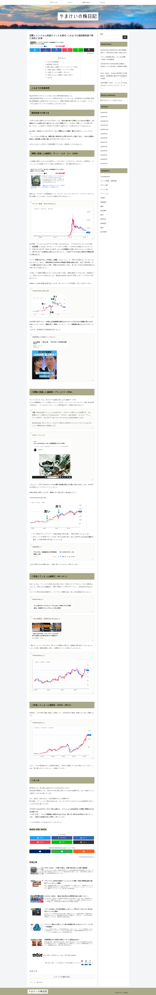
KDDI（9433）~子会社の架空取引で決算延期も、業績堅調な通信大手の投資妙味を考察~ (113, 75)
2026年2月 (103, 117)
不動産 (102, 198)
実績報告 (33, 829)
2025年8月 (103, 138)
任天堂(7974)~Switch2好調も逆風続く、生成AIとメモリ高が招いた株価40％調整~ (113, 66)
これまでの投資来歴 (52, 62)
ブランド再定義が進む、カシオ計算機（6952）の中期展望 (112, 58)
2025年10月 (104, 129)
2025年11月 (104, 125)
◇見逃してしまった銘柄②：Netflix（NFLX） (60, 75)
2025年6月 (103, 146)
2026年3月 (103, 112)
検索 (101, 34)
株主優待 (103, 210)
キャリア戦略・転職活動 (108, 181)
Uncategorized (105, 176)
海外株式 (103, 223)
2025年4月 (103, 155)
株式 (39, 829)
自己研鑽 (44, 829)
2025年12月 (104, 121)
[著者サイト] (40, 851)
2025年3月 (103, 159)
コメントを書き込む (62, 977)
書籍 (101, 206)
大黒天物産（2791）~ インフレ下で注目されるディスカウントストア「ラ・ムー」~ (113, 85)
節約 (101, 227)
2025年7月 (103, 142)
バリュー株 (104, 189)
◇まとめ (49, 77)
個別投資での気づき (52, 64)
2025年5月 (103, 151)
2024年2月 (103, 163)
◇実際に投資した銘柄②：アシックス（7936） (60, 69)
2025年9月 (103, 134)
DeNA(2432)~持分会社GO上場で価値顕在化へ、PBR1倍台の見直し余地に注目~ (113, 51)
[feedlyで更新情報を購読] (61, 851)
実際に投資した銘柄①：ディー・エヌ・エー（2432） (62, 67)
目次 (59, 58)
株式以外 (103, 219)
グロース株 (104, 185)
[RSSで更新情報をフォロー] (83, 851)
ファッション (104, 193)
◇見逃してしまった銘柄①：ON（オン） (59, 72)
